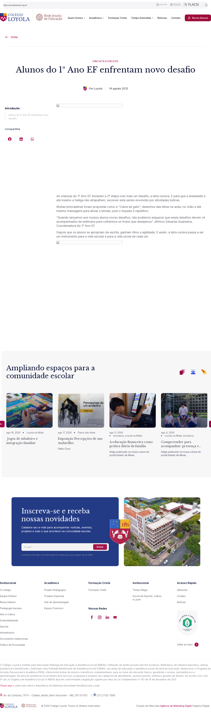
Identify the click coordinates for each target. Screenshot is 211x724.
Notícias (162, 17)
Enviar (100, 547)
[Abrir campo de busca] (205, 5)
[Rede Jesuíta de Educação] (48, 18)
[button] (10, 139)
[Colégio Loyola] (15, 18)
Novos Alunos (200, 17)
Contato (176, 17)
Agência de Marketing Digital (176, 705)
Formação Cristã (117, 17)
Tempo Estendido (141, 17)
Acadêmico (95, 17)
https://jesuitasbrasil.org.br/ (15, 5)
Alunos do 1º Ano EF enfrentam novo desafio (28, 117)
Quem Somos (75, 17)
